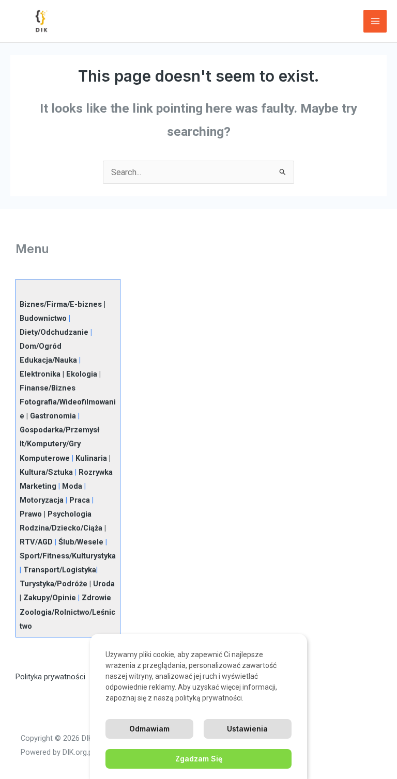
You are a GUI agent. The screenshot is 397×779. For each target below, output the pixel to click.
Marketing (38, 486)
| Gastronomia (50, 415)
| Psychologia (66, 514)
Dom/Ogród (41, 346)
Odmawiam (149, 728)
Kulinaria (91, 458)
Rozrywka (96, 472)
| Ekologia (78, 374)
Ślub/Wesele (80, 542)
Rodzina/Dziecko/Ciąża (61, 528)
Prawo (31, 514)
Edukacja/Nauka (48, 360)
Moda (72, 486)
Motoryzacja (42, 500)
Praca (79, 500)
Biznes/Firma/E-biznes (61, 304)
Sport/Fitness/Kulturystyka (68, 555)
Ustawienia (247, 728)
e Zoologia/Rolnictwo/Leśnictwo (67, 611)
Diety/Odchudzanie (54, 332)
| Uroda (101, 583)
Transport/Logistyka (59, 569)
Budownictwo (43, 318)
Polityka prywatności (50, 676)
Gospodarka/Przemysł (59, 429)
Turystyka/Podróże (53, 583)
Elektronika (40, 374)
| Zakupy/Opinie (48, 597)
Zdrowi (94, 597)
